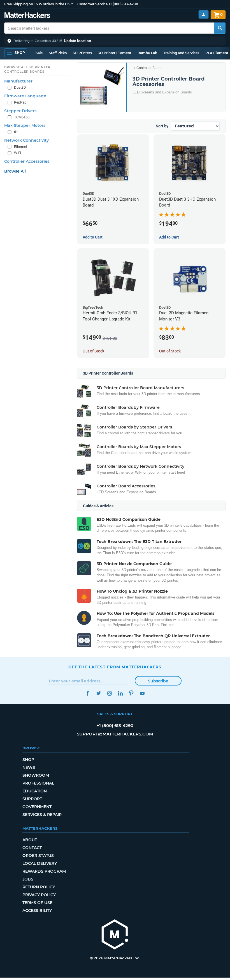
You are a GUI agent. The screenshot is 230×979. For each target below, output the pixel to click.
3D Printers (82, 53)
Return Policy (38, 886)
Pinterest (131, 693)
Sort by (162, 126)
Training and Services (181, 53)
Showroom (35, 775)
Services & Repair (42, 814)
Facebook (87, 693)
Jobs (27, 879)
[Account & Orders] (203, 14)
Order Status (38, 855)
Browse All (15, 171)
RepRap (20, 102)
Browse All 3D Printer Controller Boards (27, 69)
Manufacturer (18, 81)
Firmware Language (25, 95)
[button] (115, 40)
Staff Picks (58, 53)
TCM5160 (21, 117)
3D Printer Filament (114, 53)
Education (34, 791)
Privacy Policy (39, 894)
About (29, 839)
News (28, 767)
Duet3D (20, 87)
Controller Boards (149, 68)
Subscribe (158, 681)
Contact (32, 847)
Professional (38, 783)
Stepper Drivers (20, 110)
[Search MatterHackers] (220, 28)
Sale (39, 53)
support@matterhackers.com (115, 734)
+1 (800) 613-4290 (123, 4)
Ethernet (20, 147)
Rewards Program (44, 871)
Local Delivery (39, 863)
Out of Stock (93, 351)
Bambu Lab (147, 53)
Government (37, 806)
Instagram (109, 693)
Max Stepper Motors (24, 125)
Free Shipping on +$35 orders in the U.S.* (38, 4)
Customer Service (92, 4)
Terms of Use (37, 902)
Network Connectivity (26, 140)
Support (32, 798)
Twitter (98, 693)
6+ (16, 132)
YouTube (142, 693)
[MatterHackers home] (27, 16)
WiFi (17, 153)
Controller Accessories (26, 161)
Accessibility (37, 910)
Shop (28, 759)
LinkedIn (120, 693)
